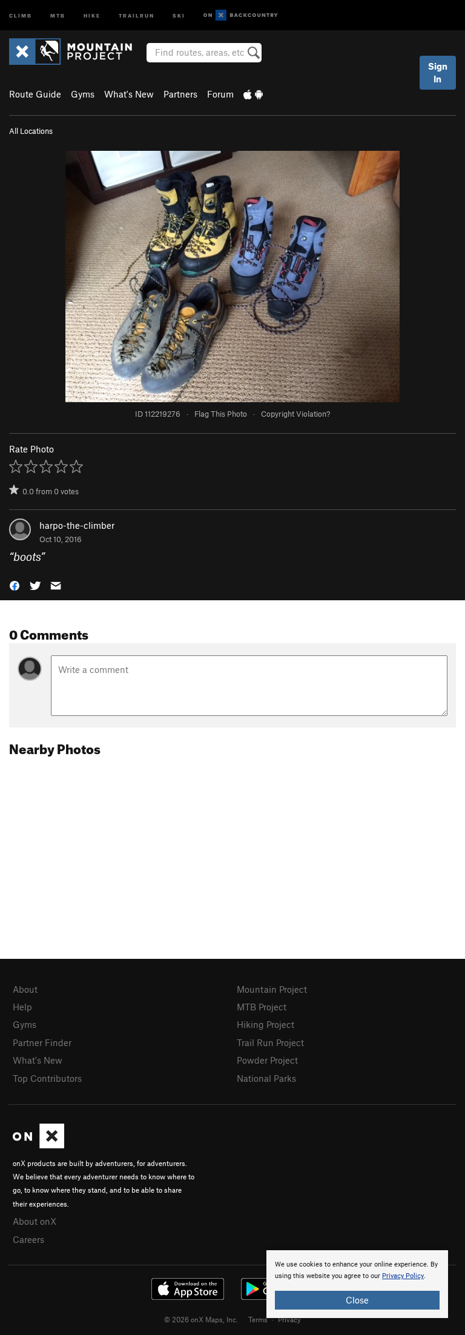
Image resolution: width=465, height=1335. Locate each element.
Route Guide (35, 93)
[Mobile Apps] (253, 93)
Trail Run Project (270, 1042)
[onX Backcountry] (240, 15)
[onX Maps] (38, 1144)
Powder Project (267, 1060)
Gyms (82, 93)
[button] (14, 585)
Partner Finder (42, 1042)
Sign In (437, 72)
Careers (28, 1239)
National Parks (266, 1078)
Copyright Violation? (295, 414)
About (25, 989)
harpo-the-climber (76, 525)
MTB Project (261, 1006)
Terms (258, 1319)
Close (357, 1299)
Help (22, 1006)
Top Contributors (47, 1078)
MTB (57, 15)
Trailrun (136, 15)
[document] (357, 1284)
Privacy (289, 1319)
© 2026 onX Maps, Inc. (201, 1319)
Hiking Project (265, 1024)
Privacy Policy (403, 1276)
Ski (179, 15)
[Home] (76, 51)
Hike (92, 15)
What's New (129, 93)
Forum (220, 93)
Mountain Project (272, 989)
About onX (34, 1221)
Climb (20, 15)
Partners (180, 93)
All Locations (31, 131)
